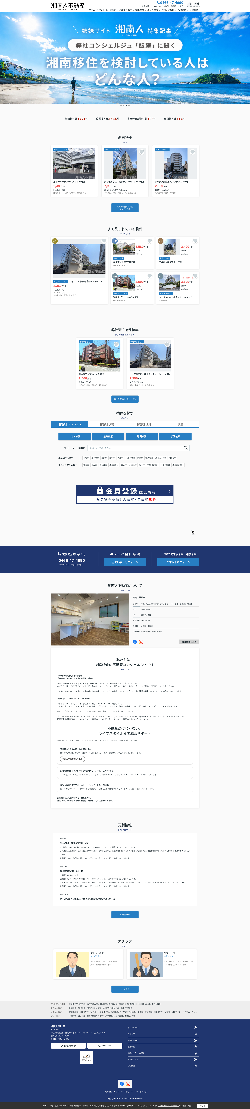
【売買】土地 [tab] (143, 424)
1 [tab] (121, 105)
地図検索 (141, 436)
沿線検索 (139, 10)
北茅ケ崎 (103, 1016)
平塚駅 (86, 458)
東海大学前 (112, 1016)
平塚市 (94, 465)
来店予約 (131, 1047)
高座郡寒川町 (131, 1004)
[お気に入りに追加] (91, 152)
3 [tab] (126, 105)
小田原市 (133, 465)
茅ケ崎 (77, 1016)
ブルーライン (191, 1012)
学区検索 (175, 436)
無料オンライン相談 (136, 1053)
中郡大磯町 (165, 465)
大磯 (133, 1016)
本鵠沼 (129, 1008)
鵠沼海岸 (82, 1008)
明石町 (111, 1008)
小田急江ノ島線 (104, 1012)
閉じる (202, 1106)
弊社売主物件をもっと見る (125, 399)
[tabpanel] (125, 58)
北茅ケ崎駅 (130, 458)
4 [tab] (129, 105)
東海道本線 (74, 1012)
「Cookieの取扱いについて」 (168, 1106)
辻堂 (83, 1016)
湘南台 (95, 1016)
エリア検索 (152, 10)
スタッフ (131, 1034)
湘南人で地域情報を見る (73, 759)
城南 (100, 1008)
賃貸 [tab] (180, 424)
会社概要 (194, 10)
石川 (94, 1008)
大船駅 (120, 458)
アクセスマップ (134, 1059)
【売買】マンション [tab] (69, 424)
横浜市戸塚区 (178, 465)
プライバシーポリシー (124, 1092)
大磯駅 (140, 458)
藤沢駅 (104, 458)
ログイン (189, 6)
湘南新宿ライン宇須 (162, 1012)
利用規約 (108, 1092)
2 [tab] (123, 105)
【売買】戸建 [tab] (106, 424)
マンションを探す (107, 10)
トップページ (133, 1028)
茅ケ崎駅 (95, 458)
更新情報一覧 (125, 915)
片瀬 (117, 1008)
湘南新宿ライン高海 (88, 1012)
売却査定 (182, 10)
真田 (123, 1008)
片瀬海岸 (73, 1008)
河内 (89, 1008)
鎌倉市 (124, 465)
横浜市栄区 (114, 465)
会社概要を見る (189, 642)
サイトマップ (141, 1092)
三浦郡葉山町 (152, 465)
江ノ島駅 (149, 458)
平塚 (71, 1016)
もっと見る (125, 989)
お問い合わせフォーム (125, 562)
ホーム (92, 10)
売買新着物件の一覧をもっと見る (125, 208)
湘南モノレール (178, 1012)
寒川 (121, 1016)
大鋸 (105, 1008)
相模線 (115, 1012)
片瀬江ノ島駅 (160, 458)
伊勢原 (127, 1016)
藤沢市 (86, 465)
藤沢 (88, 1016)
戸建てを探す (125, 10)
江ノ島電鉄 (124, 1012)
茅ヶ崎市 (103, 465)
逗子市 (142, 465)
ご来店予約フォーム (178, 562)
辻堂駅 (112, 458)
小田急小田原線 (137, 1012)
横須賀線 (149, 1012)
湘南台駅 (172, 458)
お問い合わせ (167, 10)
